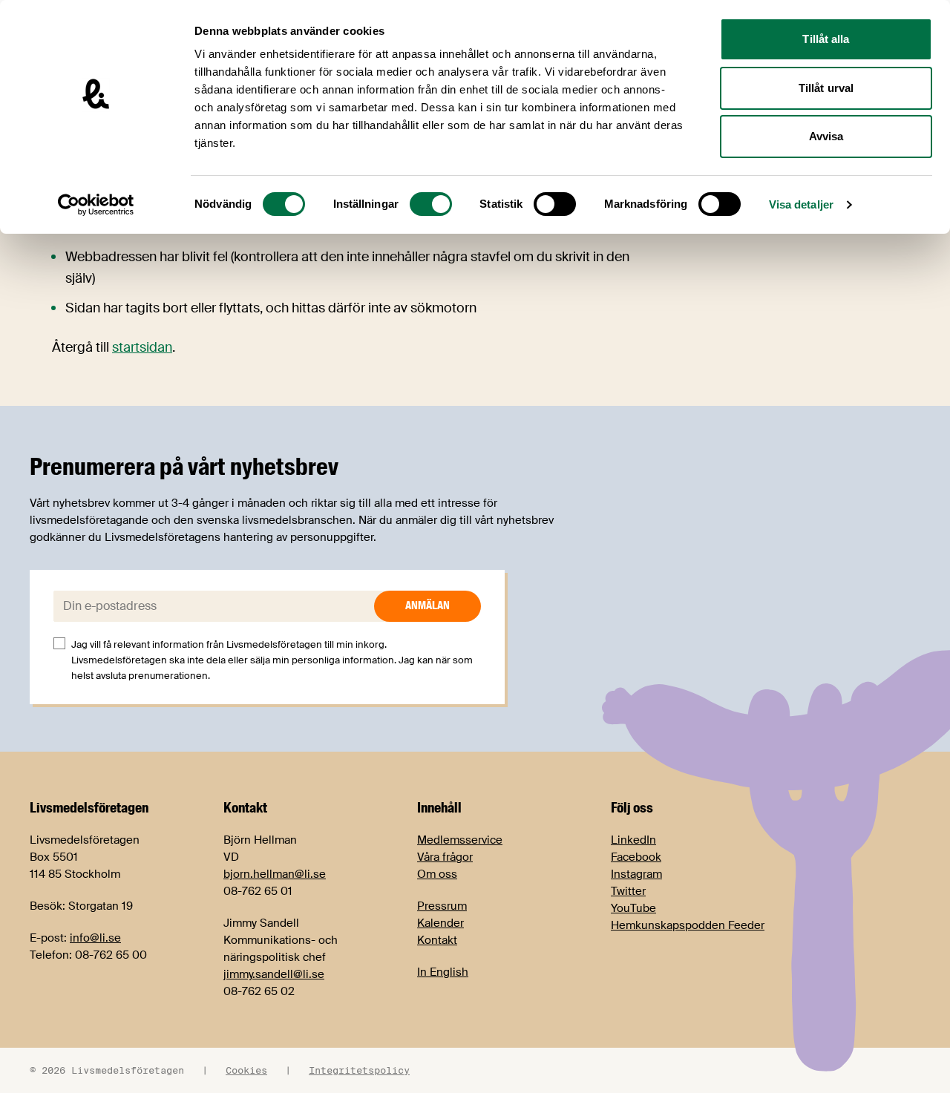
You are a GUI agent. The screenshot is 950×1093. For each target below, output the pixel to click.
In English (442, 972)
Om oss (437, 874)
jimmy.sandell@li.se (273, 974)
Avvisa (826, 136)
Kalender (440, 923)
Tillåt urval (826, 88)
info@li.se (95, 937)
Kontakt (437, 940)
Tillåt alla (825, 39)
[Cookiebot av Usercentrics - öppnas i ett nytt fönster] (96, 205)
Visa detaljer (801, 204)
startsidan (142, 347)
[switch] (431, 204)
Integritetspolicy (359, 1070)
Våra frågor (445, 857)
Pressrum (442, 906)
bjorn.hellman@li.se (274, 874)
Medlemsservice (459, 840)
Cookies (246, 1070)
